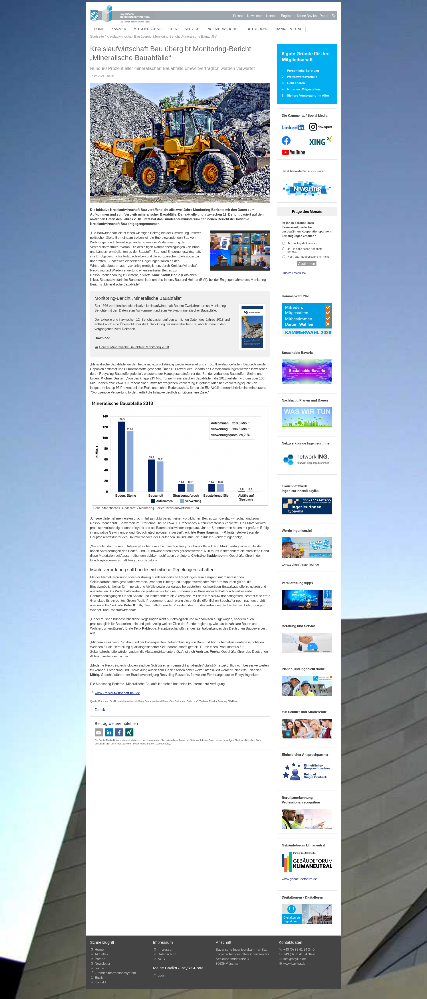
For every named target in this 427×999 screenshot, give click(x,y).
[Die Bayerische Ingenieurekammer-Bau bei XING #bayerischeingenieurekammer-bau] (320, 140)
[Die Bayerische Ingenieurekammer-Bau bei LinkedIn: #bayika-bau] (293, 126)
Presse (238, 16)
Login (161, 975)
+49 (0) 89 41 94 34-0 (298, 949)
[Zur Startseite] (122, 14)
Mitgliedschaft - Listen (155, 29)
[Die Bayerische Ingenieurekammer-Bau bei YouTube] (293, 152)
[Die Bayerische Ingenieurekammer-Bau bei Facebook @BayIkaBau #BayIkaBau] (286, 140)
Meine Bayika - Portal (312, 16)
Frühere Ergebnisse (294, 273)
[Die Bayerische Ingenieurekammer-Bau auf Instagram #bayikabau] (320, 126)
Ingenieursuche (222, 29)
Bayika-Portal (289, 29)
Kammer (118, 29)
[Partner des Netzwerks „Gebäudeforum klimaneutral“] (307, 862)
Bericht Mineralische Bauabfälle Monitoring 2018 (134, 347)
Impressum (166, 949)
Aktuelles (101, 954)
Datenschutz (162, 743)
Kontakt (271, 16)
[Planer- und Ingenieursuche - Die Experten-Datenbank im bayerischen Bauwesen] (307, 686)
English (100, 977)
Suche (100, 968)
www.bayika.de (294, 963)
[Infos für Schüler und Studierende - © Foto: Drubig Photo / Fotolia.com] (307, 729)
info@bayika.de (294, 959)
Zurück (100, 710)
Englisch (287, 16)
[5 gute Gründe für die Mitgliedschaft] (307, 74)
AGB (161, 959)
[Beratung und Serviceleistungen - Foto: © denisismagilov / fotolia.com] (307, 643)
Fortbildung (256, 29)
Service (192, 29)
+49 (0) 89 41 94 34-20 (299, 954)
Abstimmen (306, 263)
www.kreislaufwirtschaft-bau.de (117, 693)
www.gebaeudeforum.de (299, 879)
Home (99, 29)
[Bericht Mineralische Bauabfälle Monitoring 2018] (252, 327)
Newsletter (255, 16)
